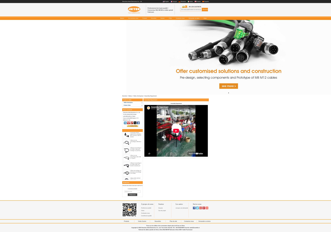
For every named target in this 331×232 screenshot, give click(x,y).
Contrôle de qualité (146, 215)
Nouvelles (153, 18)
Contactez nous (145, 213)
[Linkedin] (125, 122)
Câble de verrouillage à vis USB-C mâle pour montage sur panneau (135, 145)
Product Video (127, 105)
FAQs (170, 18)
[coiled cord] (228, 57)
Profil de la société (146, 208)
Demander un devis (194, 18)
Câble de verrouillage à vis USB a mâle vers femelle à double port (135, 160)
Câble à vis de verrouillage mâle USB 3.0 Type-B (135, 153)
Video (205, 18)
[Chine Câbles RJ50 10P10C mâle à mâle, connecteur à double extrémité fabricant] (126, 176)
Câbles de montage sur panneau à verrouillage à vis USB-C (135, 168)
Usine (142, 210)
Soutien (163, 18)
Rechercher (205, 9)
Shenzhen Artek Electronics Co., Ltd (132, 1)
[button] (279, 57)
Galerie (122, 21)
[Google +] (131, 122)
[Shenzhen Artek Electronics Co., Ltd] (134, 9)
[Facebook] (138, 122)
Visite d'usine (142, 221)
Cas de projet (162, 210)
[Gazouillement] (135, 122)
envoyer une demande (182, 208)
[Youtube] (128, 122)
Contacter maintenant (132, 126)
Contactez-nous (180, 18)
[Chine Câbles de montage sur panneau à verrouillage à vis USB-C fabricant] (126, 169)
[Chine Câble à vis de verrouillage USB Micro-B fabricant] (126, 138)
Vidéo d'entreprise (138, 96)
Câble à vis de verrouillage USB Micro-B (135, 138)
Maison (122, 18)
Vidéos (130, 96)
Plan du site (173, 221)
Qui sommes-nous (133, 18)
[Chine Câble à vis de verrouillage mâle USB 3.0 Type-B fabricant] (126, 154)
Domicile (124, 96)
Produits (144, 18)
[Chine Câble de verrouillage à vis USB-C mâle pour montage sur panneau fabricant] (126, 146)
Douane (160, 208)
